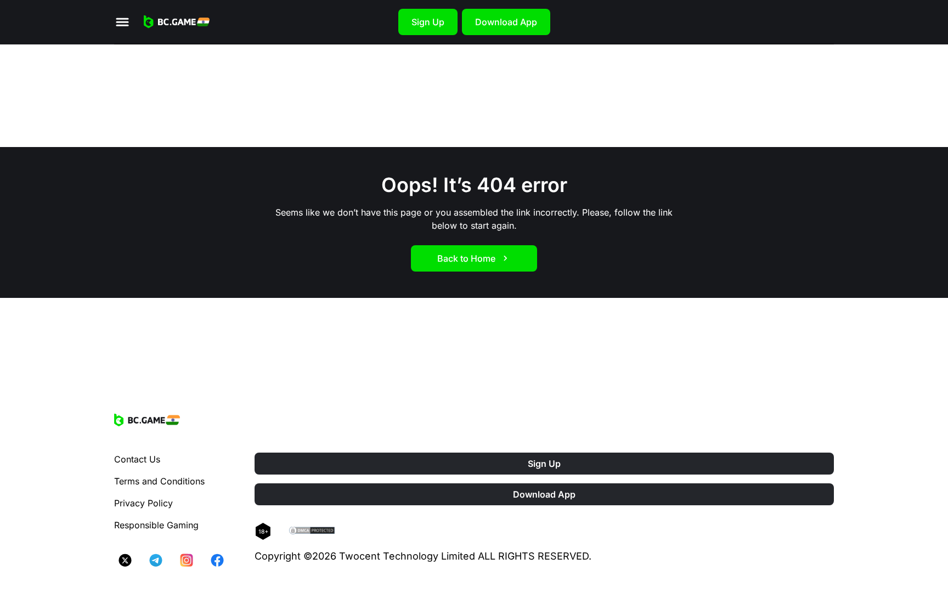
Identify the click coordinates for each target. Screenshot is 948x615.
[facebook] (217, 560)
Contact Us (137, 459)
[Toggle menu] (122, 22)
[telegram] (156, 560)
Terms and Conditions (159, 481)
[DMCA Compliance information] (312, 532)
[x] (125, 560)
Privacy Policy (143, 503)
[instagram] (187, 560)
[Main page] (177, 22)
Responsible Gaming (156, 525)
